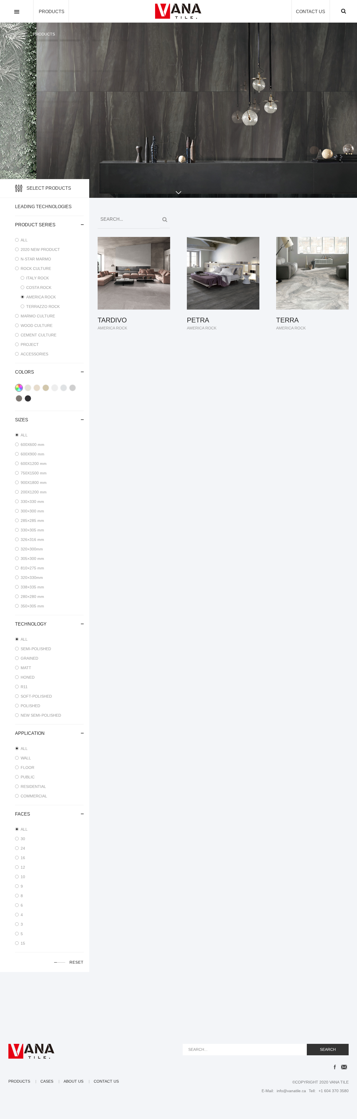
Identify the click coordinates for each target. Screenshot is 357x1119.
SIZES (21, 419)
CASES (46, 1081)
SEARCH (328, 1049)
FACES (22, 814)
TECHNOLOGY (31, 624)
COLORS (24, 372)
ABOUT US (73, 1081)
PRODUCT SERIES (35, 224)
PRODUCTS (51, 11)
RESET (76, 962)
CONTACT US (310, 11)
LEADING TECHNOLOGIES (43, 206)
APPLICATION (30, 733)
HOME (10, 34)
